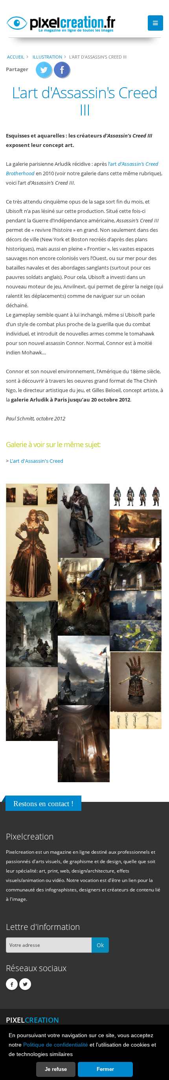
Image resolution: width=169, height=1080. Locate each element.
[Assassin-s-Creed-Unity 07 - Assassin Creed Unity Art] (84, 596)
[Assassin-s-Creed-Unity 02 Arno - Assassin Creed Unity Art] (84, 520)
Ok (100, 945)
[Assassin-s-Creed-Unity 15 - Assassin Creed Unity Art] (84, 742)
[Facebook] (12, 984)
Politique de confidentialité (55, 1044)
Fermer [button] (105, 1069)
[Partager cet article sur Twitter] (44, 72)
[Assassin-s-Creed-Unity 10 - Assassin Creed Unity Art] (32, 633)
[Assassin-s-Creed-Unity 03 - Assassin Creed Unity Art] (136, 496)
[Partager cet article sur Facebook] (62, 72)
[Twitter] (25, 984)
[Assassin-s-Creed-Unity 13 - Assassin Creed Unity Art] (136, 689)
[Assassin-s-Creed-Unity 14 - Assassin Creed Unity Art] (32, 703)
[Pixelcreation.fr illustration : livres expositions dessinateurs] (61, 23)
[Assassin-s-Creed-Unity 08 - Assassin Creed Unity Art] (136, 576)
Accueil (15, 57)
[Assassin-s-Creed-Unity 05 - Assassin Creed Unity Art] (136, 523)
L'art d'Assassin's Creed (36, 460)
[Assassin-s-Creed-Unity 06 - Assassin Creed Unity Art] (136, 550)
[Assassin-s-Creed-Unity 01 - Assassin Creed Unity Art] (32, 495)
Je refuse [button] (56, 1069)
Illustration (47, 57)
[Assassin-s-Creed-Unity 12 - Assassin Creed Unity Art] (84, 669)
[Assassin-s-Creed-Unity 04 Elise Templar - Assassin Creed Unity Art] (32, 553)
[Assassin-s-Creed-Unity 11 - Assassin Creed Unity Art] (136, 635)
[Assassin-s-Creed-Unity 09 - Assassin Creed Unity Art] (136, 605)
